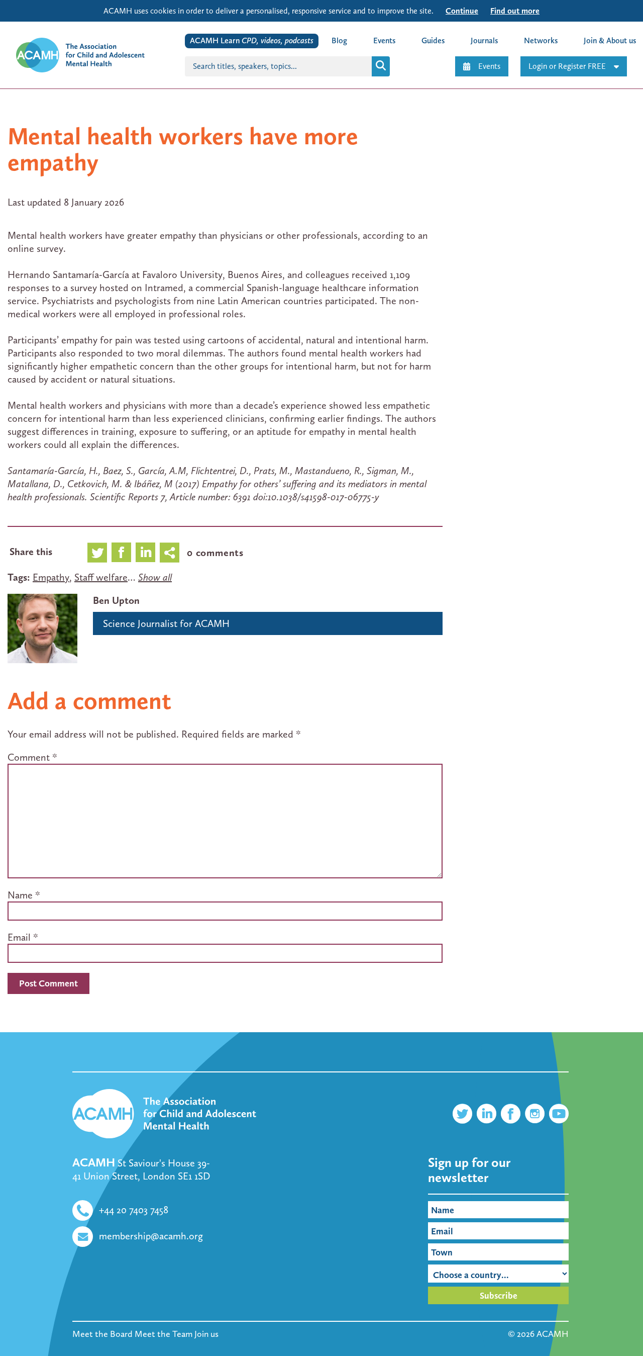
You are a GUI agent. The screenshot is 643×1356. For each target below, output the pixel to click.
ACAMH (553, 1333)
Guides (433, 40)
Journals (484, 40)
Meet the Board (102, 1333)
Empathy (51, 577)
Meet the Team (163, 1333)
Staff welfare (101, 577)
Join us (206, 1333)
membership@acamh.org (151, 1236)
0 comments (215, 553)
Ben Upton (116, 600)
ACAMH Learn (251, 40)
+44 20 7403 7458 (133, 1210)
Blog (339, 40)
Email (19, 937)
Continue (462, 11)
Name (20, 895)
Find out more (515, 11)
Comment (32, 757)
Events (489, 66)
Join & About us (610, 40)
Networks (541, 40)
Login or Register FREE (567, 66)
